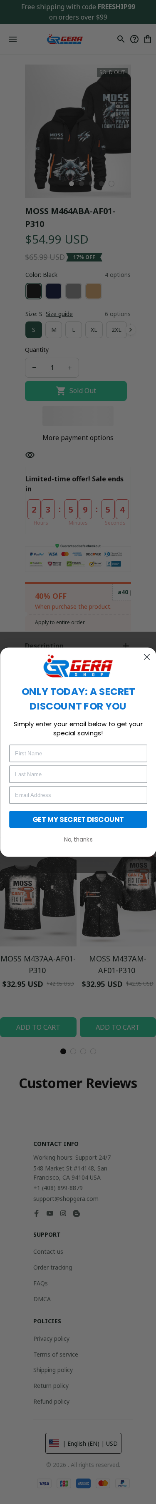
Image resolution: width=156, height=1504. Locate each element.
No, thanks (78, 839)
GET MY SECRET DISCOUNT (78, 819)
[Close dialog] (147, 657)
